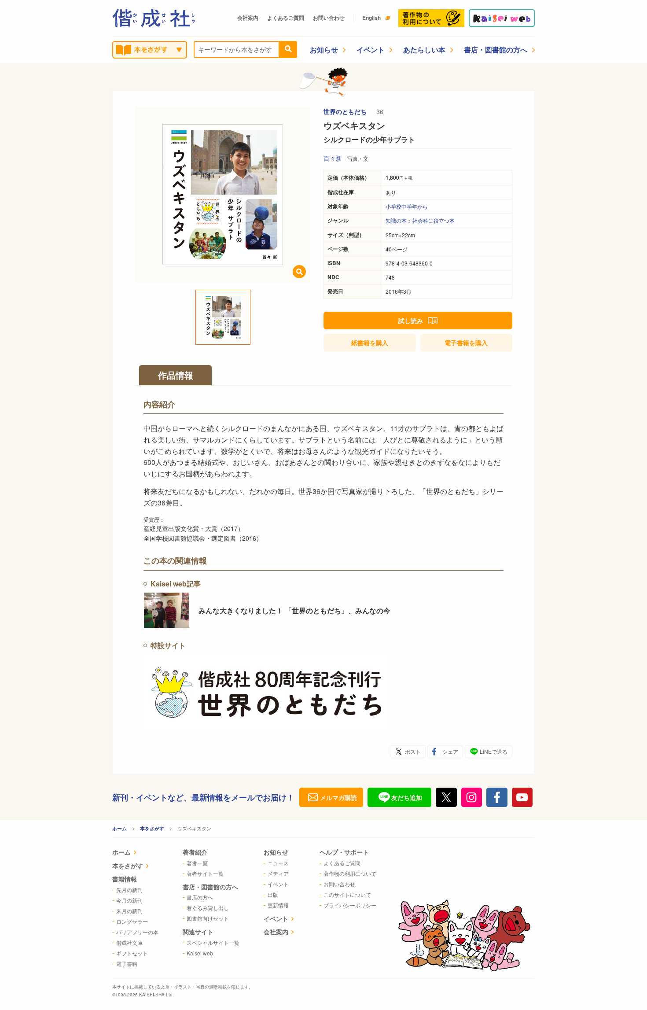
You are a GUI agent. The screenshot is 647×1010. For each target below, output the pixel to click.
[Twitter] (446, 797)
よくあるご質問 (285, 18)
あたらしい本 (424, 49)
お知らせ (324, 49)
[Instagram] (471, 797)
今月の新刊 (129, 900)
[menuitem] (135, 853)
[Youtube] (522, 797)
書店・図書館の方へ (495, 49)
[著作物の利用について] (431, 18)
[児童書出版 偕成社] (153, 18)
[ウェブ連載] (502, 18)
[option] (223, 195)
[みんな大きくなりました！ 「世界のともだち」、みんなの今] (166, 610)
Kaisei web (200, 953)
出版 (273, 894)
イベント (371, 49)
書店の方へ (200, 897)
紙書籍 (369, 342)
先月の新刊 (129, 889)
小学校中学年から (407, 206)
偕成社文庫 (129, 942)
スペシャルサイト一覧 (213, 942)
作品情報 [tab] (175, 375)
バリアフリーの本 (137, 932)
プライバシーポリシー (350, 905)
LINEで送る (493, 751)
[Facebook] (496, 797)
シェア (450, 751)
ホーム (119, 828)
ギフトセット (132, 953)
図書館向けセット (208, 918)
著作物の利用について (350, 873)
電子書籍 (466, 342)
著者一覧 (197, 862)
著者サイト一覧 (205, 873)
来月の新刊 (129, 910)
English (371, 18)
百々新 (333, 158)
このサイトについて (347, 894)
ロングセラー (132, 921)
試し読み (410, 320)
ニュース (278, 862)
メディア (278, 873)
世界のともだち (346, 111)
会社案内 (247, 18)
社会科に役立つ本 (433, 220)
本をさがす (152, 828)
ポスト (413, 751)
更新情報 (278, 905)
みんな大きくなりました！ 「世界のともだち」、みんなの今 (294, 610)
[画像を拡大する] (299, 271)
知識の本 (396, 220)
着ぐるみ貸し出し (208, 907)
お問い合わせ (329, 18)
